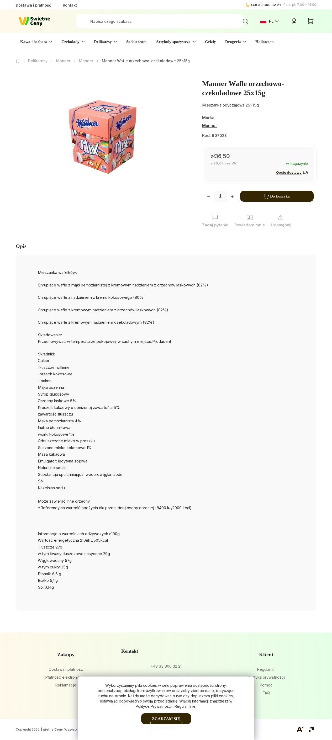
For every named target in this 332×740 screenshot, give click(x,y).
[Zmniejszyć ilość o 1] (208, 197)
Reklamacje (65, 685)
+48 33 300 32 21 (265, 5)
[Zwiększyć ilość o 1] (232, 197)
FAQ (266, 692)
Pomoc (266, 685)
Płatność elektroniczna (65, 677)
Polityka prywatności (266, 677)
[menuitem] (36, 42)
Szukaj (245, 21)
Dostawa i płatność (33, 5)
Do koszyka (280, 196)
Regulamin (266, 669)
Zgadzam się (166, 719)
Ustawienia (166, 728)
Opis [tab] (21, 246)
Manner (209, 125)
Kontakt (70, 5)
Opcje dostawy (289, 172)
